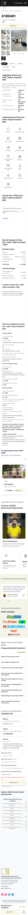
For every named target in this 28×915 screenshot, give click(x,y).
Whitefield (11, 10)
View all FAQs (21, 652)
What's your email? (9, 759)
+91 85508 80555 (8, 734)
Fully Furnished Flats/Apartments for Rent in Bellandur (11, 811)
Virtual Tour (20, 63)
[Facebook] (9, 894)
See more (14, 87)
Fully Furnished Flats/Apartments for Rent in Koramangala (11, 817)
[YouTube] (6, 894)
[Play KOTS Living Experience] (14, 526)
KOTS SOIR (15, 10)
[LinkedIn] (12, 894)
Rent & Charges (5, 66)
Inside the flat (12, 63)
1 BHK (6, 481)
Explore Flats (6, 10)
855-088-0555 (19, 3)
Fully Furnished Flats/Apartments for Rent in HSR (11, 824)
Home (2, 10)
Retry (2, 779)
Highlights (4, 63)
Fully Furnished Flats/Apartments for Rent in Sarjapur (11, 814)
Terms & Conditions (6, 70)
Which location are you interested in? (11, 771)
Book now (13, 26)
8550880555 (6, 886)
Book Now (18, 490)
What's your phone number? (9, 765)
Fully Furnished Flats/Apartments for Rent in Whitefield (11, 821)
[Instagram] (2, 894)
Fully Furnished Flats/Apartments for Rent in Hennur (11, 807)
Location (13, 66)
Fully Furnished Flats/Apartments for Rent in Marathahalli (11, 804)
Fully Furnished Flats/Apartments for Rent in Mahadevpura (11, 827)
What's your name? (6, 753)
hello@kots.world (7, 724)
